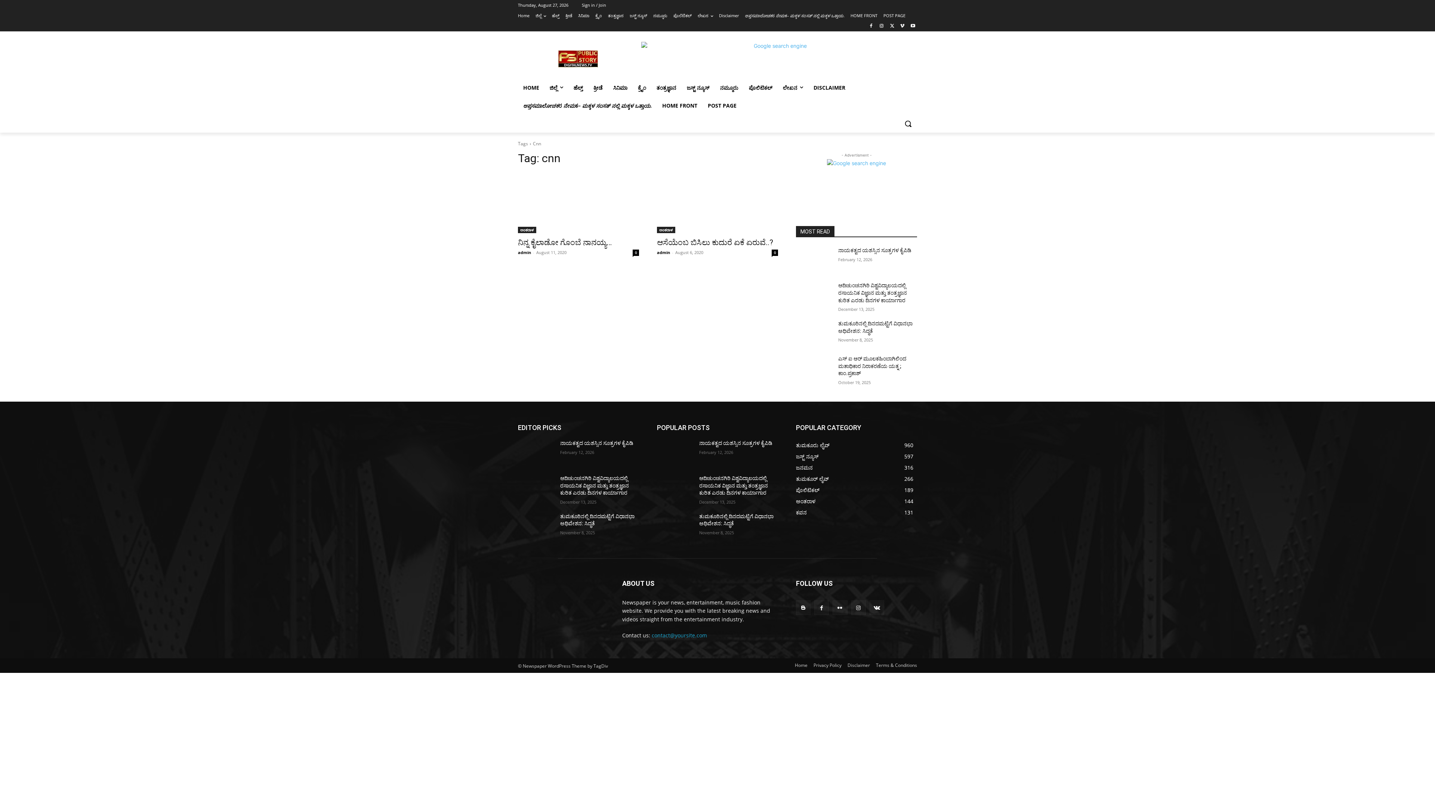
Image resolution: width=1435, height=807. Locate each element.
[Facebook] (871, 26)
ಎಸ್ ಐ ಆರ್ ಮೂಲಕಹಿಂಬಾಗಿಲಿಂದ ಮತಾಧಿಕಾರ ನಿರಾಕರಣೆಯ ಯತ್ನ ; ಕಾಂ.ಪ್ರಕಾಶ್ (872, 366)
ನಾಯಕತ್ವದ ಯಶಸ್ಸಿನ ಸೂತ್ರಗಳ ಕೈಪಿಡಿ (874, 250)
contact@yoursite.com (679, 635)
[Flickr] (840, 607)
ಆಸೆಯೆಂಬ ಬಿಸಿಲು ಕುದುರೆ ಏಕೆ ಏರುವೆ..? (715, 242)
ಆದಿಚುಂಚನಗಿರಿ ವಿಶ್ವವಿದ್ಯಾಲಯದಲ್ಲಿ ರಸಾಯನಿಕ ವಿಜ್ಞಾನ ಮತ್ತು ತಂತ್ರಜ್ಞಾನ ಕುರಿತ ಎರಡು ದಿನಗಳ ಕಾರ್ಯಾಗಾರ (872, 292)
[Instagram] (881, 26)
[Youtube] (912, 26)
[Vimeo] (902, 26)
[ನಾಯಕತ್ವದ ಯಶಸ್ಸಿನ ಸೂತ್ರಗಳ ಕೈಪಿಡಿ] (814, 259)
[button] (908, 124)
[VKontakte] (877, 607)
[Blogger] (803, 607)
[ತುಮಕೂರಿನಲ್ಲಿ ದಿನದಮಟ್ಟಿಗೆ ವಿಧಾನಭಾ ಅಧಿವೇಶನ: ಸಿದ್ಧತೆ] (814, 333)
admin (524, 252)
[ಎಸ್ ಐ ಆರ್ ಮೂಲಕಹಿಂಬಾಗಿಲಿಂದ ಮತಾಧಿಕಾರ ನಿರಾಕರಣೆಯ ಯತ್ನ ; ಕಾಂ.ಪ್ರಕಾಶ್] (814, 368)
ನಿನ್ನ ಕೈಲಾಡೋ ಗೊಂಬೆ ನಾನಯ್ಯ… (565, 242)
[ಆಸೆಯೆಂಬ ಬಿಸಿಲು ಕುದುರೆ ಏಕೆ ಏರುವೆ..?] (717, 203)
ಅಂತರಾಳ (527, 229)
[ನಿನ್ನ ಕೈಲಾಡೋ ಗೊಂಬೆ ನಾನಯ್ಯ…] (578, 203)
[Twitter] (892, 26)
